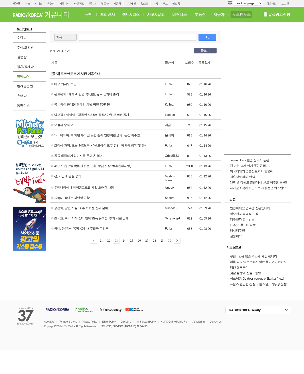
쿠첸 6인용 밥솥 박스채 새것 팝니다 (253, 256)
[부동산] (200, 14)
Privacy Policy (89, 321)
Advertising (199, 321)
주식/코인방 (25, 47)
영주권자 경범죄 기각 (244, 213)
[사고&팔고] (156, 14)
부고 (165, 3)
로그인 (285, 3)
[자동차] (219, 14)
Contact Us (216, 321)
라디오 (38, 3)
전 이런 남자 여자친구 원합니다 (251, 165)
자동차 (117, 3)
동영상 (51, 3)
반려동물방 (25, 86)
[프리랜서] (107, 14)
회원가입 (271, 3)
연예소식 (23, 76)
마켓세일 (131, 3)
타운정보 (79, 3)
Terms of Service (68, 321)
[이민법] (258, 200)
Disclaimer (126, 321)
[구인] (88, 14)
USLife (92, 3)
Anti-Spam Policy (146, 321)
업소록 (176, 3)
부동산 (105, 3)
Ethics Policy (109, 321)
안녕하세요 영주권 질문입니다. (250, 208)
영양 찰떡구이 (239, 267)
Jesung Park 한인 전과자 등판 (249, 160)
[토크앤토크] (241, 14)
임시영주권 (237, 230)
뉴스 (27, 3)
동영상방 (23, 105)
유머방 (21, 96)
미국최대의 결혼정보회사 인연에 (251, 171)
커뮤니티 (64, 3)
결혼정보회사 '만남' (242, 177)
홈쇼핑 (144, 3)
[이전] (93, 241)
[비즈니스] (179, 14)
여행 (155, 3)
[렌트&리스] (131, 14)
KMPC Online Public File (174, 321)
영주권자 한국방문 (242, 219)
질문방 (21, 57)
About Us (49, 321)
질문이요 (236, 236)
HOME (16, 3)
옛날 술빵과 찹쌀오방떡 (245, 273)
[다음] (177, 241)
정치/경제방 (25, 67)
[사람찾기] (258, 152)
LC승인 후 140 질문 (243, 225)
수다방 (21, 37)
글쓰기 (205, 50)
